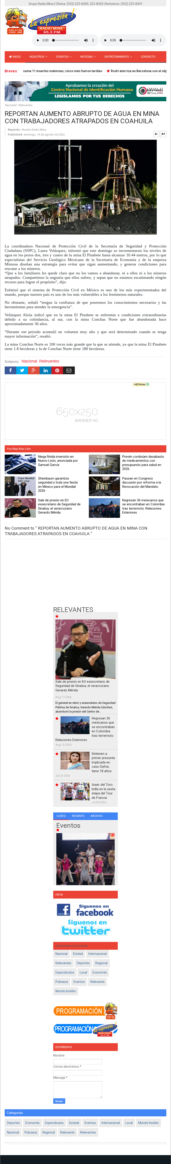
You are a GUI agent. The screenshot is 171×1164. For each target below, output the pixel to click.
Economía (100, 972)
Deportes (83, 963)
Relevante (97, 982)
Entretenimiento (117, 56)
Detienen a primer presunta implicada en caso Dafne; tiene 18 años (103, 762)
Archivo (97, 816)
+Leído (61, 816)
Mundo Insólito (65, 991)
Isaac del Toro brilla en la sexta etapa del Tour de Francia (103, 791)
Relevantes (25, 105)
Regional (101, 963)
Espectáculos (64, 972)
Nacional (10, 105)
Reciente (78, 816)
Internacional (97, 953)
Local (83, 972)
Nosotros (37, 56)
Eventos (62, 56)
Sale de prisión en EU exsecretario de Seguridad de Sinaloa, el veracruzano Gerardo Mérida (82, 686)
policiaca (61, 982)
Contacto (148, 56)
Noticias (87, 56)
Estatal (78, 953)
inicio (16, 56)
